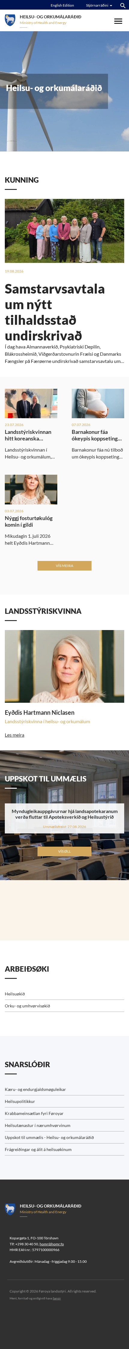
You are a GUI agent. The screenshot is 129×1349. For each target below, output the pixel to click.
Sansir (57, 1298)
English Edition (62, 5)
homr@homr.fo (52, 1244)
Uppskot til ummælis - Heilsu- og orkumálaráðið (49, 1137)
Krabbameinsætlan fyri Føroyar (34, 1113)
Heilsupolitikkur (20, 1101)
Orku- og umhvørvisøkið (27, 1005)
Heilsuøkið (15, 993)
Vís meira (64, 565)
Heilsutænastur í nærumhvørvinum (37, 1125)
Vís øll (64, 851)
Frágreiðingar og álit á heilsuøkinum (38, 1149)
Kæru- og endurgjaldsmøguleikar (35, 1089)
